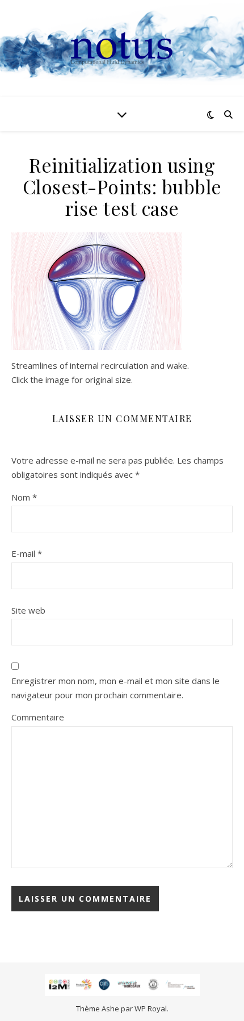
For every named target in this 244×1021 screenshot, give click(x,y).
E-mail (26, 553)
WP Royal (150, 1008)
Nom (24, 497)
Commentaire (37, 717)
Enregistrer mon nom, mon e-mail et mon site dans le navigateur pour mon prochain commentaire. (115, 688)
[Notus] (122, 48)
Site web (28, 610)
